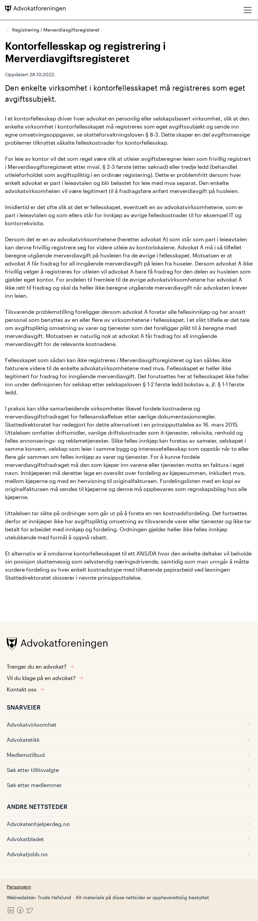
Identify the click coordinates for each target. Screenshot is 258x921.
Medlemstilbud (26, 755)
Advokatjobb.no (27, 854)
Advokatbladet (25, 839)
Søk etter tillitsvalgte (33, 770)
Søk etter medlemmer (34, 785)
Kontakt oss (22, 689)
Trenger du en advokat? (37, 666)
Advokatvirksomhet (31, 724)
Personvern (19, 886)
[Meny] (248, 9)
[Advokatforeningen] (35, 8)
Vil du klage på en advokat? (41, 678)
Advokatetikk (23, 739)
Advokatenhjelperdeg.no (38, 824)
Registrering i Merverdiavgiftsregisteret (55, 30)
